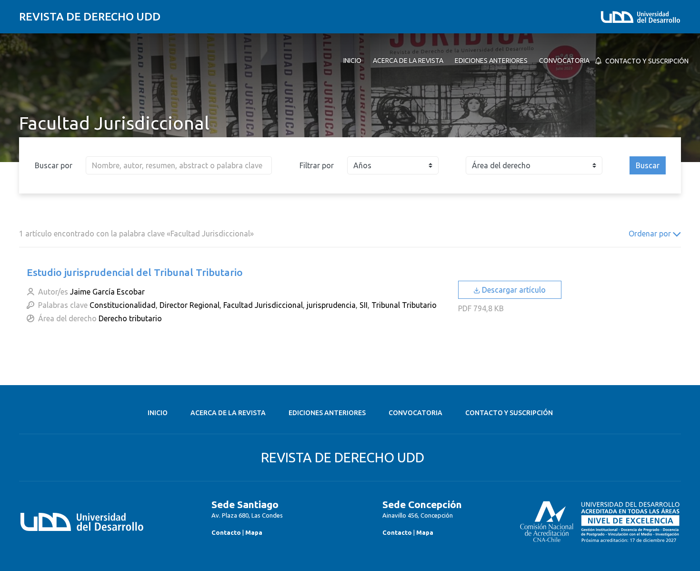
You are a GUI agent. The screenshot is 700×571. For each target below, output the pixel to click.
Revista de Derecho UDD (89, 16)
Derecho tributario (130, 318)
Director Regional (190, 305)
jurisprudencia (331, 305)
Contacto (226, 532)
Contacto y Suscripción (509, 413)
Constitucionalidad (123, 305)
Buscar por (53, 165)
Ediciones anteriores (327, 413)
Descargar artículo (513, 290)
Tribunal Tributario (404, 305)
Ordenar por (651, 233)
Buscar (648, 165)
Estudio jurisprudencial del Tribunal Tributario (135, 272)
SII (364, 305)
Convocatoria (415, 413)
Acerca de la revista (228, 413)
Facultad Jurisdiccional (263, 305)
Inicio (158, 413)
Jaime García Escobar (107, 291)
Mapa (253, 532)
